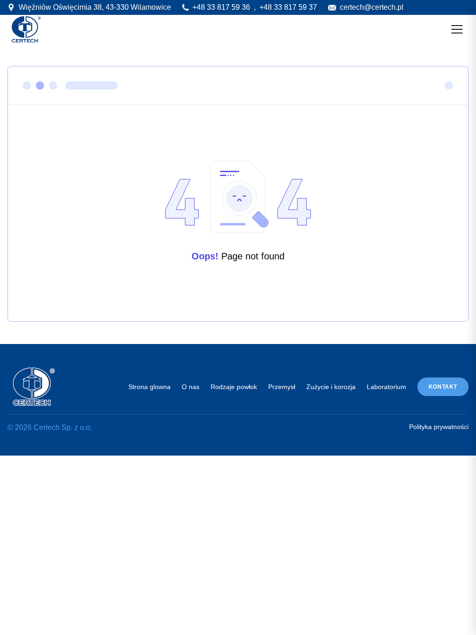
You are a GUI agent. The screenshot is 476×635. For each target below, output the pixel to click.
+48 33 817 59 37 (288, 7)
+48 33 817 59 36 (221, 7)
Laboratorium (386, 386)
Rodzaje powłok (234, 386)
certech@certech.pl (371, 7)
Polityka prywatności (439, 426)
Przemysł (281, 386)
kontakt (443, 387)
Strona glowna (149, 386)
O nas (190, 386)
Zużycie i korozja (331, 386)
